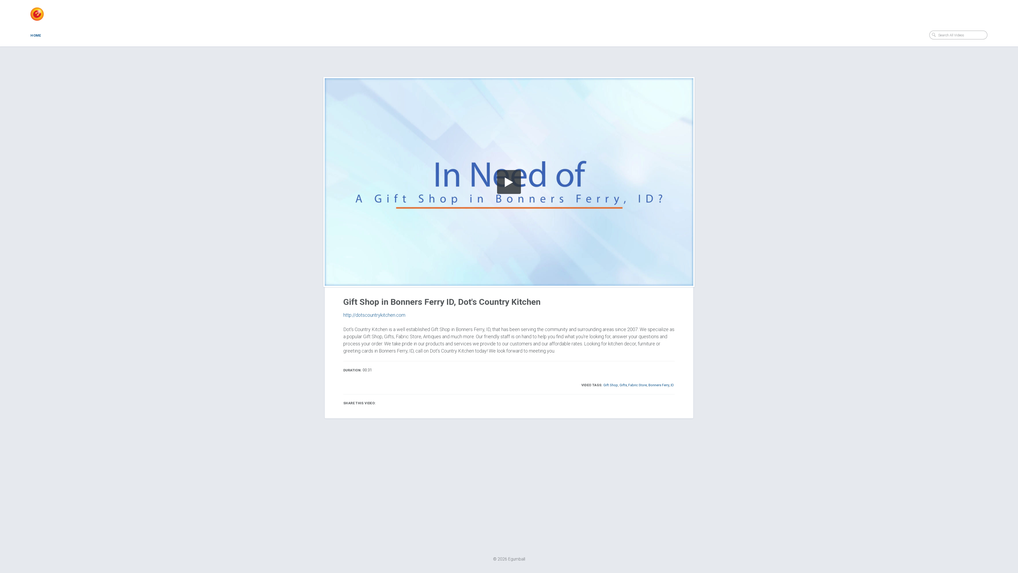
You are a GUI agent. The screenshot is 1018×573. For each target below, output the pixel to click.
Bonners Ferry (658, 385)
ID (672, 385)
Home (35, 35)
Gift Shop (610, 385)
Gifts (623, 385)
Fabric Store (637, 385)
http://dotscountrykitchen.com (374, 315)
